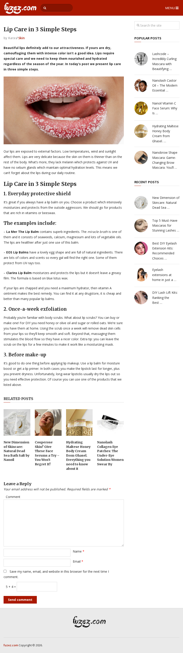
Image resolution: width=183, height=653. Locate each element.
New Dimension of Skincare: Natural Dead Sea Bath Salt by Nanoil (16, 451)
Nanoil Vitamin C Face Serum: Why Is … (164, 108)
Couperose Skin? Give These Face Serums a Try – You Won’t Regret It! (47, 453)
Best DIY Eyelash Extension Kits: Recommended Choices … (164, 250)
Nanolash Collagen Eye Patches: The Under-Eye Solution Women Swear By (110, 453)
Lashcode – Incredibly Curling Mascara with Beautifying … (164, 61)
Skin (21, 38)
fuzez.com (11, 645)
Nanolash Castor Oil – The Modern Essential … (164, 85)
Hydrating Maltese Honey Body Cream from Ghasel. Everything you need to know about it (78, 455)
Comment (13, 497)
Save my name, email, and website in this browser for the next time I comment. (56, 574)
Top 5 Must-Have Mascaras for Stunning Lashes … (165, 225)
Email (78, 561)
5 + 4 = (11, 587)
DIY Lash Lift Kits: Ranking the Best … (165, 297)
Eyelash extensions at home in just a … (164, 275)
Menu (170, 8)
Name (78, 551)
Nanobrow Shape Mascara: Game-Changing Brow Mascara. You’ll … (164, 160)
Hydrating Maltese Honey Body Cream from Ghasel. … (165, 133)
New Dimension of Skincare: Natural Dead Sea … (165, 203)
